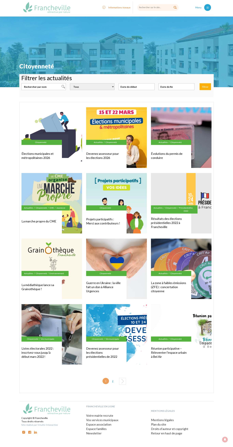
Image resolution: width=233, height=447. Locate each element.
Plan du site (158, 424)
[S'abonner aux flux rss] (29, 432)
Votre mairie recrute (99, 415)
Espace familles (96, 429)
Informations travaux (119, 7)
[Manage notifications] (225, 439)
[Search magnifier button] (175, 7)
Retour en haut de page (166, 433)
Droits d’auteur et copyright (169, 429)
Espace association (98, 424)
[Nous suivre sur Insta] (23, 432)
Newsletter (94, 433)
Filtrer (205, 86)
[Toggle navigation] (207, 7)
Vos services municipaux (102, 420)
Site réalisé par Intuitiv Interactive (39, 424)
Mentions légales (162, 420)
